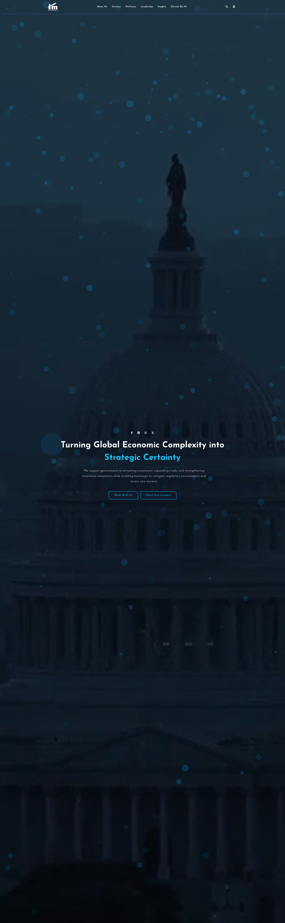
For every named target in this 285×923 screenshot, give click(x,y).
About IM (102, 6)
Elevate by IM (179, 6)
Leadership (147, 6)
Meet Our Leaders (158, 495)
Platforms (130, 6)
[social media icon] (132, 433)
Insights (162, 6)
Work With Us (123, 495)
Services (116, 6)
